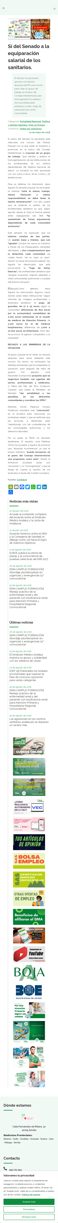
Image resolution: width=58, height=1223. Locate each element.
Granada (34, 1139)
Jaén (51, 1139)
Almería (7, 1139)
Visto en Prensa (36, 125)
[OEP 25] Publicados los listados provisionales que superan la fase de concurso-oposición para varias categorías (28, 675)
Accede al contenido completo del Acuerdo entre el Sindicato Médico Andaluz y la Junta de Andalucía (28, 519)
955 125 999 (15, 1169)
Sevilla (17, 1142)
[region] (29, 1197)
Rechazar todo (29, 1217)
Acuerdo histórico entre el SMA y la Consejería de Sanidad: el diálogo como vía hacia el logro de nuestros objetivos (28, 538)
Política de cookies (31, 1195)
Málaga (8, 1142)
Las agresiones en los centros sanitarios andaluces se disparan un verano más (29, 722)
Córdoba (24, 1139)
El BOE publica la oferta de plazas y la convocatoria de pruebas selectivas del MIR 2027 (28, 556)
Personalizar (29, 1209)
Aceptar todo (29, 1202)
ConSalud (22, 479)
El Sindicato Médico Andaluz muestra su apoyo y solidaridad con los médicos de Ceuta (28, 657)
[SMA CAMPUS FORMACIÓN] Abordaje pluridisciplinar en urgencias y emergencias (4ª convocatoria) (26, 574)
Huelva (43, 1139)
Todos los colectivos (31, 128)
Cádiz (15, 1139)
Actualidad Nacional (30, 121)
